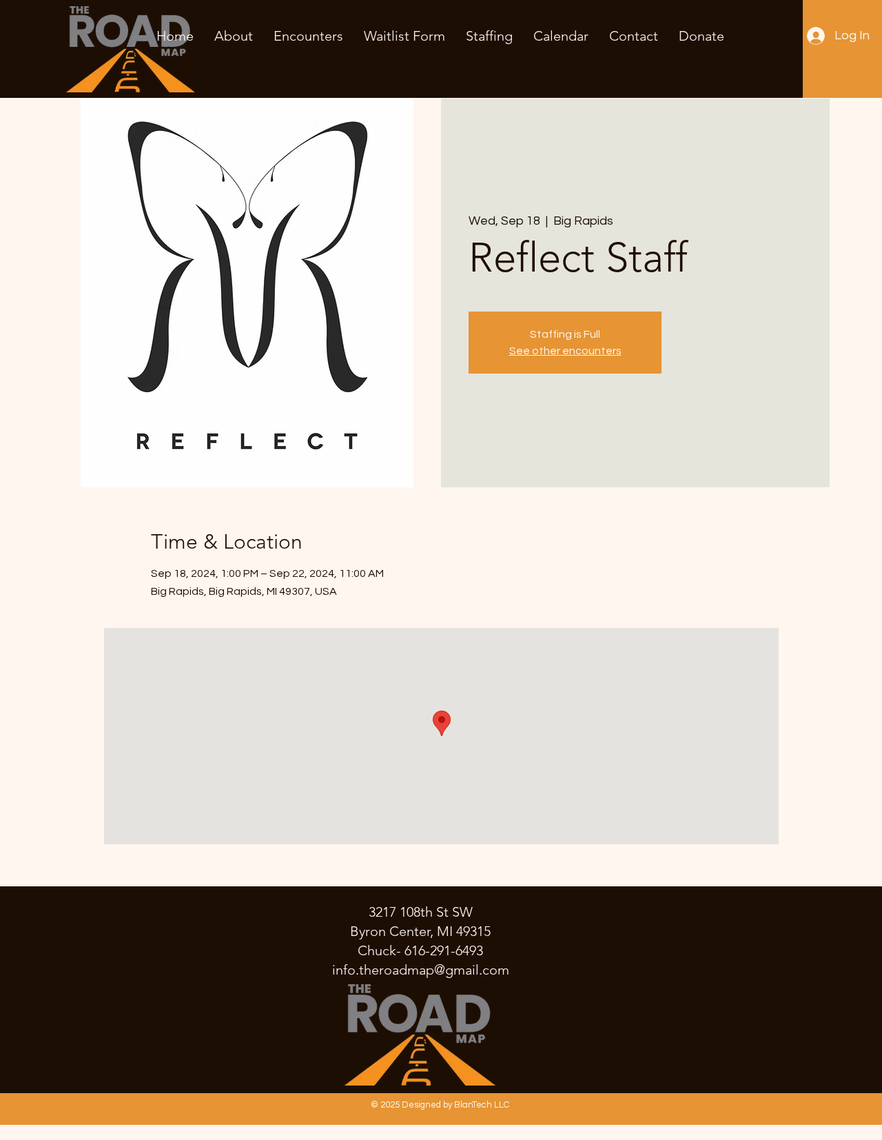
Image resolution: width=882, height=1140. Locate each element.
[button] (308, 36)
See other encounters (565, 350)
